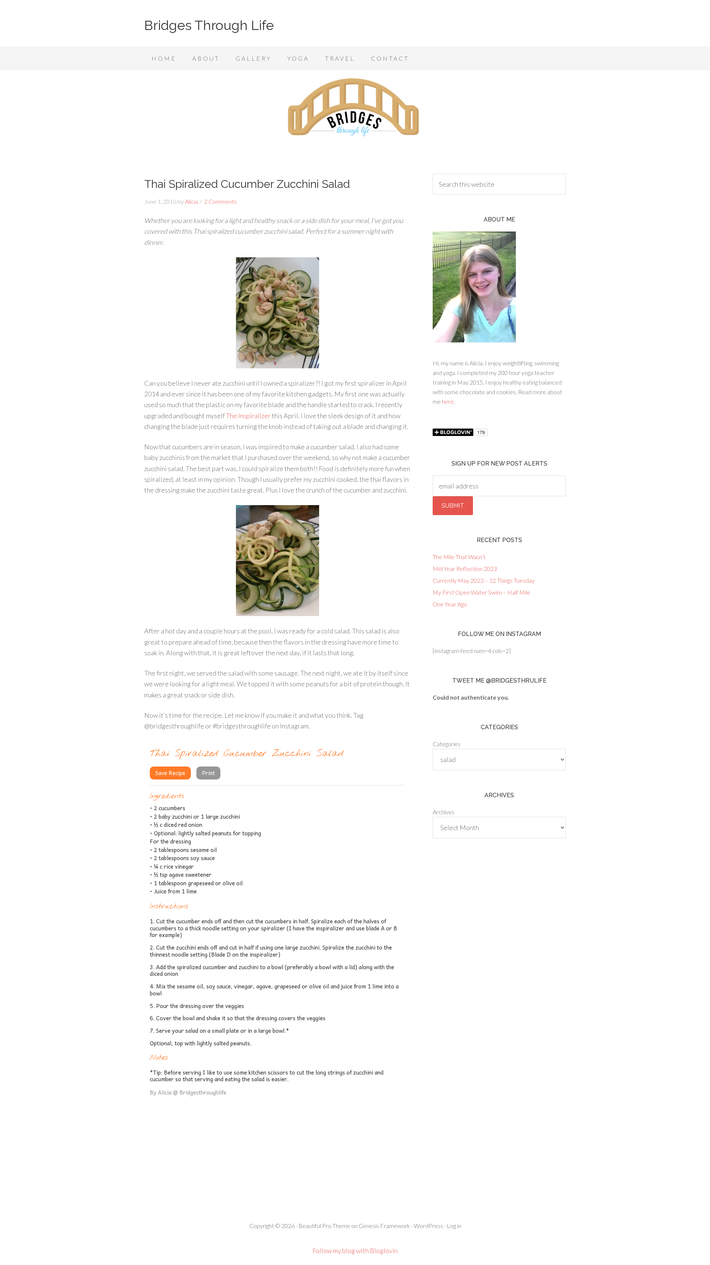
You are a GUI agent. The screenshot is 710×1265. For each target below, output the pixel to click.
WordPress (428, 1225)
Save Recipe (170, 772)
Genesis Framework (384, 1225)
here (448, 401)
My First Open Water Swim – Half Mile (481, 592)
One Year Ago (450, 604)
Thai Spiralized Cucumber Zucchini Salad (247, 183)
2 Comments (220, 201)
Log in (454, 1225)
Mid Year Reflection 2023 (465, 568)
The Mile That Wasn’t (459, 556)
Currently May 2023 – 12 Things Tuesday (484, 580)
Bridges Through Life (209, 25)
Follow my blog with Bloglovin (355, 1251)
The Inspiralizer (248, 416)
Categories (446, 743)
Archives (443, 811)
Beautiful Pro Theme (324, 1225)
